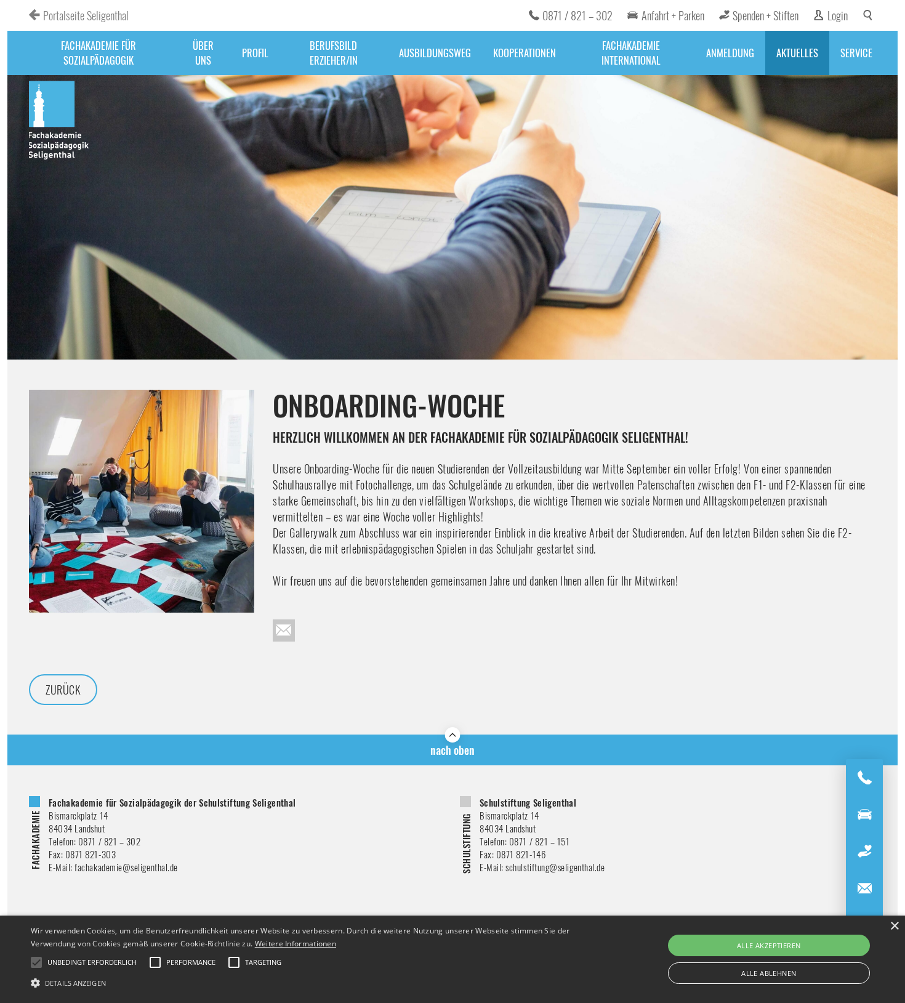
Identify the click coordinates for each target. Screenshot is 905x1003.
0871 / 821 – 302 (577, 15)
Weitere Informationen (295, 943)
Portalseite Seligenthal (86, 15)
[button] (305, 982)
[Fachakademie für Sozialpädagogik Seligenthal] (59, 122)
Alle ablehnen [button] (768, 973)
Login (837, 15)
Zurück (63, 690)
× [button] (894, 926)
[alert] (452, 959)
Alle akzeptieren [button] (768, 945)
